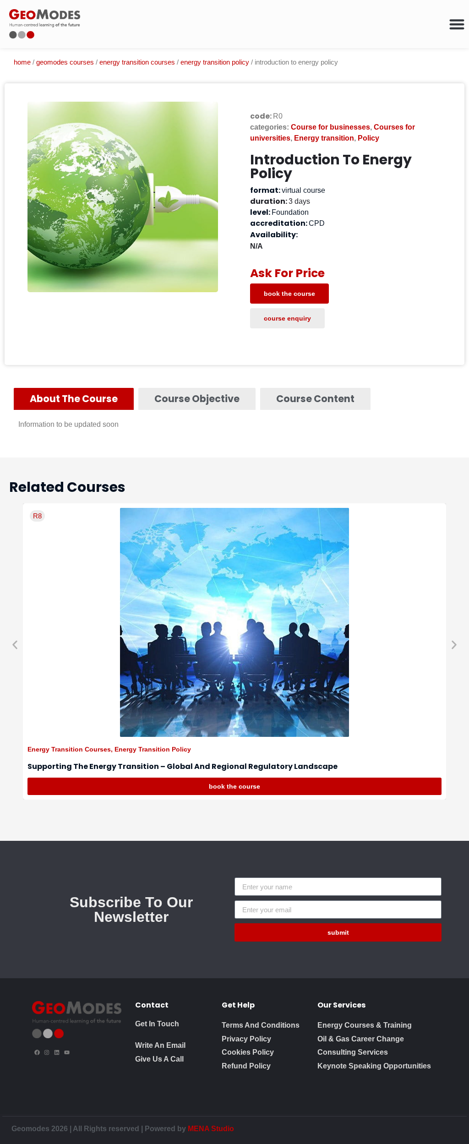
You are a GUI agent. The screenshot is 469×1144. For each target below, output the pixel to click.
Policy (368, 138)
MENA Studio (211, 1129)
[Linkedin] (57, 1052)
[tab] (74, 399)
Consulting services (352, 1052)
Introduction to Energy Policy (331, 166)
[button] (15, 644)
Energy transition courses (137, 62)
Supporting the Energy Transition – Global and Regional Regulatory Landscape (182, 766)
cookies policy (248, 1052)
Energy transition (324, 138)
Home (22, 62)
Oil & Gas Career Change (360, 1039)
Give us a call (159, 1059)
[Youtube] (67, 1052)
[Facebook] (37, 1052)
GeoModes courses (65, 62)
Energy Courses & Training (364, 1025)
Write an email (160, 1045)
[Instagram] (47, 1052)
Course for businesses (330, 127)
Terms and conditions (261, 1025)
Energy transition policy (214, 62)
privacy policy (246, 1039)
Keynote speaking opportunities (374, 1066)
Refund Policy (246, 1066)
